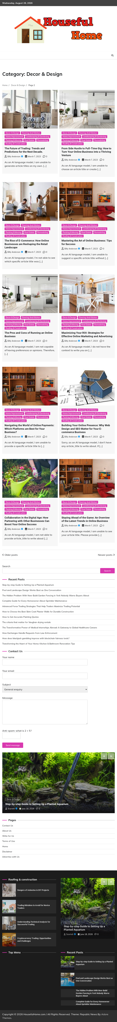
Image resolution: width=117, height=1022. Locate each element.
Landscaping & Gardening (37, 136)
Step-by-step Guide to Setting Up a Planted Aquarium (28, 585)
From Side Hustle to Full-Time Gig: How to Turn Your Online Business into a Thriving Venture (86, 152)
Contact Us (7, 825)
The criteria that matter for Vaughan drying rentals (26, 622)
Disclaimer (7, 851)
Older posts (11, 554)
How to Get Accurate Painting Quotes (20, 617)
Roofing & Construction (16, 143)
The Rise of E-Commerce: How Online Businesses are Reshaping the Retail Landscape (27, 244)
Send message (13, 745)
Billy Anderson (13, 156)
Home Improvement (14, 136)
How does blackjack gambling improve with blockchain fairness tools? (35, 638)
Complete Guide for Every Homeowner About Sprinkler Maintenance (34, 600)
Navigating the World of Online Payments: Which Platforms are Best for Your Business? (29, 429)
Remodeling (42, 140)
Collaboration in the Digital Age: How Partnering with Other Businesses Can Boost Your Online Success (27, 521)
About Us (6, 830)
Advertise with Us (11, 856)
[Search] (112, 55)
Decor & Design (12, 133)
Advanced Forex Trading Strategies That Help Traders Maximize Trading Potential (41, 606)
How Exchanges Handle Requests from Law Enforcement (29, 633)
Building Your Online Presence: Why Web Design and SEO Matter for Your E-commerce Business (86, 429)
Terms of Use (8, 841)
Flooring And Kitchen (31, 133)
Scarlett (11, 808)
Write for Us (8, 836)
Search (6, 566)
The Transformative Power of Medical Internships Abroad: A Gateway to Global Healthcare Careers (49, 627)
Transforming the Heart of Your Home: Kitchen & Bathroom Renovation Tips (38, 643)
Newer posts (105, 554)
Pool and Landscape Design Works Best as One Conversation (31, 590)
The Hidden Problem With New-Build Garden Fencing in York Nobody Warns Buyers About (45, 595)
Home (5, 846)
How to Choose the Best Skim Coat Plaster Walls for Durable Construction (38, 611)
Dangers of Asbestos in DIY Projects (33, 890)
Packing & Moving (13, 140)
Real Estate (29, 140)
